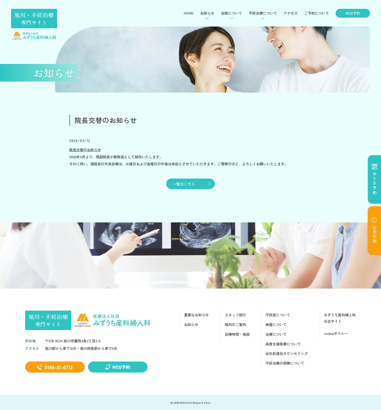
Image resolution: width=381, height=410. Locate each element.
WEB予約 (353, 13)
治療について (276, 334)
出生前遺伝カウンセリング (286, 353)
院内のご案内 (235, 324)
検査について (276, 324)
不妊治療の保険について (284, 363)
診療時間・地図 (237, 334)
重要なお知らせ (196, 314)
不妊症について (277, 314)
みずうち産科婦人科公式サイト (340, 318)
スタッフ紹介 (235, 314)
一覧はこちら (184, 183)
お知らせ (191, 324)
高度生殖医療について (283, 344)
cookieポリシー (336, 333)
